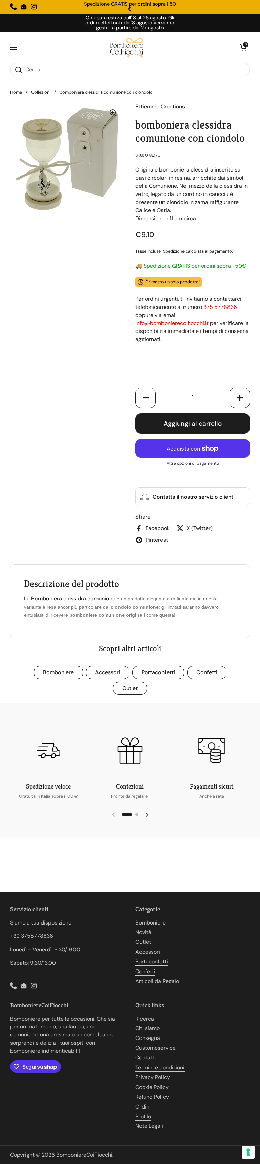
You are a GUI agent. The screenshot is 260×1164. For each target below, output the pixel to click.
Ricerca (144, 1018)
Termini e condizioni (160, 1067)
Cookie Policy (152, 1087)
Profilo (143, 1116)
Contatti (145, 1057)
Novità (143, 932)
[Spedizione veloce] (48, 751)
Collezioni (40, 92)
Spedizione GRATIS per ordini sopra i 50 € (130, 7)
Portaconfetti (158, 672)
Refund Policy (152, 1096)
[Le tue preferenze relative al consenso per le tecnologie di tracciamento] (248, 1152)
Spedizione (174, 251)
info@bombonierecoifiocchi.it (172, 323)
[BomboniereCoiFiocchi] (128, 47)
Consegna (147, 1038)
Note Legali (149, 1125)
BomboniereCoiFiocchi (84, 1154)
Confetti (206, 672)
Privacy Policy (152, 1077)
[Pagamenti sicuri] (212, 751)
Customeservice (155, 1047)
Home (16, 92)
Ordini (143, 1106)
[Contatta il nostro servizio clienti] (193, 497)
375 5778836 (220, 307)
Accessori (107, 672)
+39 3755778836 (31, 935)
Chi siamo (147, 1028)
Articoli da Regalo (157, 981)
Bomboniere (58, 672)
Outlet (130, 688)
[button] (243, 47)
